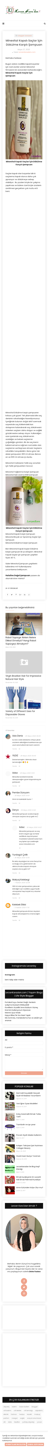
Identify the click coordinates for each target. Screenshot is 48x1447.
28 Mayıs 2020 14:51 (27, 773)
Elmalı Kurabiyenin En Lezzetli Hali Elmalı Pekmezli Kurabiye (28, 1178)
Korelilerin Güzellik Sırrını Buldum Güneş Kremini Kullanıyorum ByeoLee (21, 1008)
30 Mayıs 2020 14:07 (34, 827)
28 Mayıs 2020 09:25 (33, 736)
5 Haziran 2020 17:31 (22, 907)
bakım (14, 1407)
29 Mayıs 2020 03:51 (22, 795)
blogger (35, 1407)
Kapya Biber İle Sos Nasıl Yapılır (18, 1015)
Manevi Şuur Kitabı (13, 1012)
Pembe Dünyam (21, 792)
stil (4, 1422)
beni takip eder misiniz (14, 979)
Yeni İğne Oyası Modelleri (27, 1103)
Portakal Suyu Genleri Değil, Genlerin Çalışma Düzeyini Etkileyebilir (20, 1003)
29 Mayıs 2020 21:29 (28, 810)
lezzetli (29, 1414)
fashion (14, 1414)
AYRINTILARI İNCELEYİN (16, 1444)
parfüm (6, 1418)
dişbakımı (39, 1410)
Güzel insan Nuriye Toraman (28, 1156)
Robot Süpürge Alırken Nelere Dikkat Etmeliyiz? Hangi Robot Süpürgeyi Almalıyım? (21, 640)
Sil (19, 749)
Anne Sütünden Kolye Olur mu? (29, 1187)
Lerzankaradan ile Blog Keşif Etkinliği (28, 1167)
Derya (15, 809)
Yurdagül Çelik (20, 854)
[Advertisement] (24, 210)
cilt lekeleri (17, 1410)
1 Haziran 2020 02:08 (22, 883)
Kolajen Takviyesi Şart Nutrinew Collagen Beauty (29, 1146)
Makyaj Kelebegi (20, 879)
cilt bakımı (7, 1410)
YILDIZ (15, 755)
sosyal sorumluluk (34, 1418)
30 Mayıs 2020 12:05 (22, 858)
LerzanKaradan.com (27, 52)
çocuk (39, 1422)
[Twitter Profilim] (24, 1287)
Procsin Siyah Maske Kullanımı (28, 1135)
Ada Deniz (17, 735)
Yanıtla (14, 749)
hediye (21, 1414)
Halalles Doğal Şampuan (18, 575)
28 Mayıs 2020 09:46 (28, 756)
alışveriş (6, 1407)
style (10, 1422)
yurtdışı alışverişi (28, 1422)
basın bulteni (24, 1407)
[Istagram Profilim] (24, 1293)
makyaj (37, 1414)
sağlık (22, 1418)
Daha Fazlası (35, 1271)
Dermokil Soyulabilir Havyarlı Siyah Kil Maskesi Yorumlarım (28, 1094)
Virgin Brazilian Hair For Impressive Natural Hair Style (23, 677)
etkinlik (5, 1414)
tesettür (17, 1422)
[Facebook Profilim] (24, 1281)
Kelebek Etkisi (19, 904)
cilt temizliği (28, 1410)
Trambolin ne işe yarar (25, 1124)
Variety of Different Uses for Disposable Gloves (20, 713)
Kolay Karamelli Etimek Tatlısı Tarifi (28, 1115)
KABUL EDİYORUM (35, 1444)
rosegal (14, 1418)
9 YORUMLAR (13, 588)
